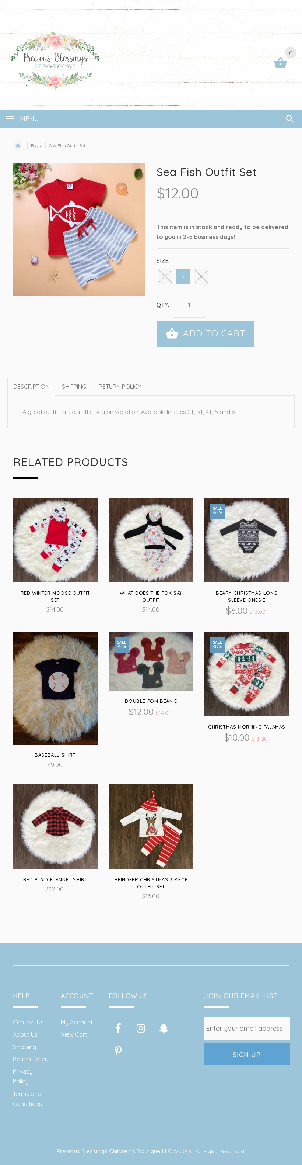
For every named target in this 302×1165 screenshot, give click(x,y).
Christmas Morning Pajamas (246, 727)
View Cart (74, 1034)
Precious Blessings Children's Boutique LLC (114, 1151)
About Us (25, 1034)
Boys (36, 145)
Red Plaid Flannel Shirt (55, 879)
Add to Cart (213, 333)
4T (165, 276)
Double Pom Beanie (151, 701)
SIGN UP (247, 1054)
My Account (77, 1022)
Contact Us (28, 1022)
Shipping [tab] (74, 386)
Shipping (24, 1047)
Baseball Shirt (55, 755)
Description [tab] (31, 386)
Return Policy (30, 1059)
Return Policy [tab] (120, 386)
